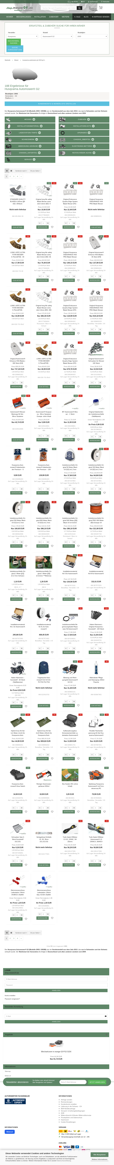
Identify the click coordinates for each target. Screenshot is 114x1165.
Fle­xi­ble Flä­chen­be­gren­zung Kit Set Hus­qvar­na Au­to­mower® (96, 733)
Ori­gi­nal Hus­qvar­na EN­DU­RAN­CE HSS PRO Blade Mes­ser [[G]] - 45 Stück (70, 254)
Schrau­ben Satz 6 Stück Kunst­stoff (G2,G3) (17, 839)
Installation (40, 17)
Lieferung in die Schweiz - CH (71, 1106)
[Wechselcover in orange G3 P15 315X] (56, 1043)
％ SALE (77, 17)
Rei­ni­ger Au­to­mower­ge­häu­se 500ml (44, 785)
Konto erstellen (10, 995)
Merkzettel (105, 1)
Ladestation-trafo (29, 133)
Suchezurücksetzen (15, 49)
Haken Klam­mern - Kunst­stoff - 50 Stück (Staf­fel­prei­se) (17, 680)
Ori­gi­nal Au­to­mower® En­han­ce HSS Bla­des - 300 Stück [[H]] (18, 361)
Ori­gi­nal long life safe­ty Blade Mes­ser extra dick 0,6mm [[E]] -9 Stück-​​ (44, 201)
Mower (9, 17)
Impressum (65, 1120)
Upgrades (83, 133)
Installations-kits (83, 126)
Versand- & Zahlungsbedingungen (73, 1111)
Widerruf (8, 1076)
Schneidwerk (30, 139)
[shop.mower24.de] (20, 8)
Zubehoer (53, 17)
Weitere (65, 17)
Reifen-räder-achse (83, 153)
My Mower (75, 1)
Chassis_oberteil (84, 139)
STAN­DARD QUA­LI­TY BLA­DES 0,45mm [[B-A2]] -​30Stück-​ (17, 201)
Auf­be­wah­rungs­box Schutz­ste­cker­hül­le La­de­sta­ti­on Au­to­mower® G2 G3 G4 (70, 733)
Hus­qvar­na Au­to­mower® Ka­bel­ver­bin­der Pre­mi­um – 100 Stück (44, 467)
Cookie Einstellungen (68, 1122)
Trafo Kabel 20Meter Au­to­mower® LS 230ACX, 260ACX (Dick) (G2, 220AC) (96, 839)
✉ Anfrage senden (100, 17)
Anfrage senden (66, 1100)
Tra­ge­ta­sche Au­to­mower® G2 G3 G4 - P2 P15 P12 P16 (44, 680)
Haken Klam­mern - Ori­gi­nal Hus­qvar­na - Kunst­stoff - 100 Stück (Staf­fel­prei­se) (96, 627)
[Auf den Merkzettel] (52, 227)
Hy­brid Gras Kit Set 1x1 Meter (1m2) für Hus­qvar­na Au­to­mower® (18, 733)
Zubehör (83, 119)
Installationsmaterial (29, 126)
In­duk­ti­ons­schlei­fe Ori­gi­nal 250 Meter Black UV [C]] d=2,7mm (18, 520)
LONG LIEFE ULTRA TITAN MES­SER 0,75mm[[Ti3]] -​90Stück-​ (44, 361)
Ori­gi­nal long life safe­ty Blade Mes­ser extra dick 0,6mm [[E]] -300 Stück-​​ (44, 308)
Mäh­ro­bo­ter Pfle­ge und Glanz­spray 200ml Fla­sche (96, 680)
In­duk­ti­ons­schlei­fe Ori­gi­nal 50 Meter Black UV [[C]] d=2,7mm (70, 467)
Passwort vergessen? (12, 999)
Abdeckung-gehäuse (29, 146)
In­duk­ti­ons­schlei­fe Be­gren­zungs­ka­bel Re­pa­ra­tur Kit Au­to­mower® (70, 627)
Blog (86, 17)
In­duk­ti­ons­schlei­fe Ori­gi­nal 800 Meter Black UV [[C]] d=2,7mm (44, 520)
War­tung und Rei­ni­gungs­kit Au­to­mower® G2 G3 (70, 680)
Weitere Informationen (99, 1159)
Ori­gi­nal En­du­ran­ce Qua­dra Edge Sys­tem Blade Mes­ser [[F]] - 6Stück (70, 201)
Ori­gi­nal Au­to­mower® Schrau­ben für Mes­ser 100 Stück (96, 361)
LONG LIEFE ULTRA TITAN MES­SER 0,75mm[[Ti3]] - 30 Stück (17, 254)
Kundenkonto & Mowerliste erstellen (57, 104)
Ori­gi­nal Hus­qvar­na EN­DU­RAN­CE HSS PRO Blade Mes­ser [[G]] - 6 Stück (96, 201)
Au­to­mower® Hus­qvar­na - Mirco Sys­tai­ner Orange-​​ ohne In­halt (44, 414)
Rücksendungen (66, 1102)
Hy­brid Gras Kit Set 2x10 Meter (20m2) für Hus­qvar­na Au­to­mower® (44, 733)
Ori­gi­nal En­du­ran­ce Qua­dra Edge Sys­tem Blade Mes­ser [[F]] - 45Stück (70, 308)
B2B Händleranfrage (68, 1109)
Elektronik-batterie (83, 146)
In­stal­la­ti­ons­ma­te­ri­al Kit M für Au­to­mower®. (96, 572)
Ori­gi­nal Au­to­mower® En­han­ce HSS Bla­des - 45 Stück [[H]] (96, 254)
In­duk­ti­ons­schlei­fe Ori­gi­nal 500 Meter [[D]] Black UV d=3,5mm (70, 520)
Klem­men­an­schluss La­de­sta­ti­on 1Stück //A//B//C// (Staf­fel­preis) (18, 892)
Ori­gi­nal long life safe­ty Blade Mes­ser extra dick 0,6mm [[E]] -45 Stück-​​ (44, 254)
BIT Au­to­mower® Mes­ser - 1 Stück (70, 413)
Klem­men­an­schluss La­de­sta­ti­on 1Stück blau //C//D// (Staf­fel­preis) (44, 892)
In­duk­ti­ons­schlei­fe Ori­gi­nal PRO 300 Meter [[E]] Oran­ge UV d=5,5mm (96, 520)
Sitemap (8, 1071)
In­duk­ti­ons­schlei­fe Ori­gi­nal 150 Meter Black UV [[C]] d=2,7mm (96, 467)
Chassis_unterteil (29, 153)
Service (29, 159)
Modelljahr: (82, 32)
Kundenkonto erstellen (69, 1104)
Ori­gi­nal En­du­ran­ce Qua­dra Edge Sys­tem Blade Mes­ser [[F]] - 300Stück (70, 361)
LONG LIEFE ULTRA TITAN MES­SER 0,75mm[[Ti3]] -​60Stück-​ (17, 308)
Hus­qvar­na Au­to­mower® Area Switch (17, 785)
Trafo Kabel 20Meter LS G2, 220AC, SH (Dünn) (70, 839)
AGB (62, 1113)
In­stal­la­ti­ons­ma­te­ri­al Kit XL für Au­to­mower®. (44, 627)
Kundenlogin (93, 1)
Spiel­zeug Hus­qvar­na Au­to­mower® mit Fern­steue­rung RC (96, 786)
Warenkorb (42, 227)
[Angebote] (107, 1034)
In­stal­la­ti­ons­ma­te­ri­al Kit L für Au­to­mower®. (17, 626)
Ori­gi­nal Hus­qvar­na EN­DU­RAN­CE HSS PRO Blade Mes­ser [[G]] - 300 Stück (96, 308)
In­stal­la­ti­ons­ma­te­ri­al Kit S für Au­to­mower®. (70, 572)
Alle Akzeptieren (99, 1155)
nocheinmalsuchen (13, 42)
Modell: (45, 32)
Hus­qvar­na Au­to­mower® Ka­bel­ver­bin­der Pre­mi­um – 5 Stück (17, 467)
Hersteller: (11, 32)
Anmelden (56, 990)
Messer (29, 119)
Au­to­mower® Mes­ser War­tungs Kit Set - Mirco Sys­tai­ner (17, 414)
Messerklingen (23, 17)
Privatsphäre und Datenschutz (71, 1117)
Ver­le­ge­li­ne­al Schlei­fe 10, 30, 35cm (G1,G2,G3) (43, 839)
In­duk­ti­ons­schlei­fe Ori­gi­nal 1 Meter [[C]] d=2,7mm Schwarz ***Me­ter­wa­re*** (18, 573)
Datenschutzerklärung (64, 1161)
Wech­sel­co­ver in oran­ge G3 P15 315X (56, 1052)
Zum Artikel (18, 227)
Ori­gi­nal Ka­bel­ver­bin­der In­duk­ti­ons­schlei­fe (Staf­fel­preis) (96, 414)
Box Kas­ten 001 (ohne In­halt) (70, 785)
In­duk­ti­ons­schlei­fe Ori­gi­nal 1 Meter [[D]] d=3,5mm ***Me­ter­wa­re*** (44, 573)
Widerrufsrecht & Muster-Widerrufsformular (76, 1115)
